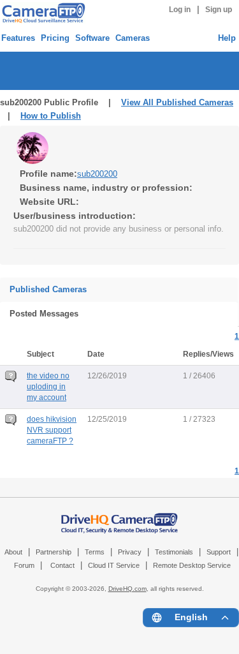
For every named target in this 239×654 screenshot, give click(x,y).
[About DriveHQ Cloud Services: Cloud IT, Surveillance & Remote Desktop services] (120, 517)
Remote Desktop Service (192, 565)
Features (18, 38)
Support (218, 552)
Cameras (132, 38)
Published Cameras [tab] (48, 289)
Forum (24, 565)
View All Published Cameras (177, 102)
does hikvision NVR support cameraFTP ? (51, 430)
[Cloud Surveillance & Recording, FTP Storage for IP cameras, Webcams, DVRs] (41, 13)
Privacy (129, 552)
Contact (62, 565)
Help (227, 38)
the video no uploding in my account (48, 386)
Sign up (218, 9)
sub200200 (97, 174)
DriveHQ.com (127, 588)
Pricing (55, 38)
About (13, 552)
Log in (180, 9)
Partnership (53, 552)
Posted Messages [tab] (44, 313)
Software (92, 38)
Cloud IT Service (114, 565)
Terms (95, 552)
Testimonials (174, 552)
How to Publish (50, 116)
